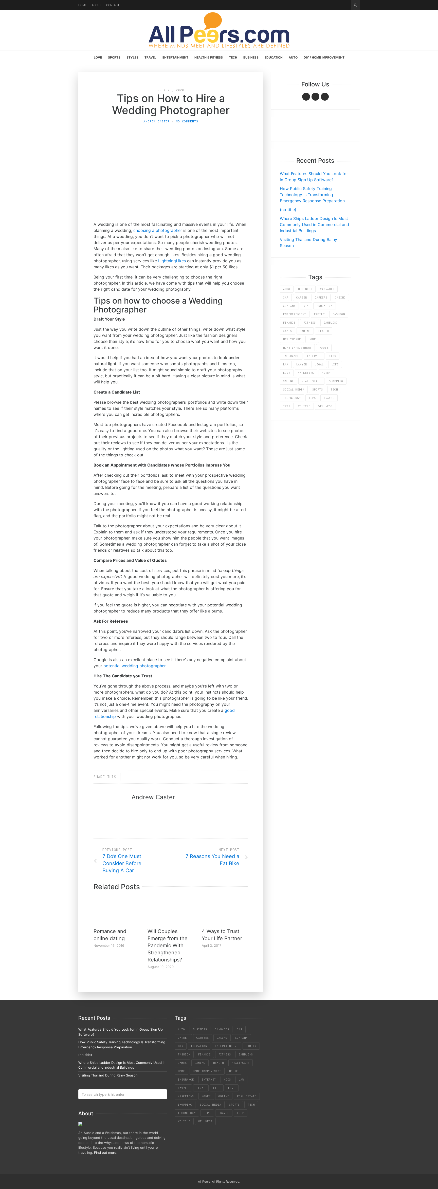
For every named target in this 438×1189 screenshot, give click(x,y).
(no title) (288, 209)
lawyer (301, 364)
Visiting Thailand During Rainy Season (108, 1075)
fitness (309, 322)
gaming (305, 330)
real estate (311, 381)
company (289, 305)
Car (285, 297)
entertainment (294, 314)
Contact (112, 5)
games (287, 330)
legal (319, 364)
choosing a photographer (157, 230)
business (305, 289)
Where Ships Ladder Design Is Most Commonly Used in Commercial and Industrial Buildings (314, 224)
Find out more (105, 1152)
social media (293, 389)
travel (329, 397)
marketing (306, 372)
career (301, 297)
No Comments (187, 121)
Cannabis (327, 289)
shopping (336, 381)
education (325, 305)
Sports (114, 57)
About (96, 5)
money (326, 372)
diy (306, 305)
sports (317, 389)
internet (314, 356)
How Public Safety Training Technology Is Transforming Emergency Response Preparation (312, 194)
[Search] (355, 5)
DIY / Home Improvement (324, 57)
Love (98, 57)
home (312, 339)
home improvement (297, 347)
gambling (331, 322)
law (285, 364)
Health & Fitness (208, 57)
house (323, 347)
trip (286, 406)
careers (321, 297)
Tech (233, 57)
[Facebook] (306, 97)
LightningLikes (172, 260)
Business (251, 57)
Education (274, 57)
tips (312, 397)
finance (289, 322)
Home (82, 5)
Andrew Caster (156, 121)
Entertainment (175, 57)
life (335, 364)
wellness (325, 406)
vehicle (304, 406)
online (288, 381)
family (319, 314)
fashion (339, 314)
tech (334, 389)
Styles (132, 57)
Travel (150, 57)
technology (292, 397)
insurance (291, 356)
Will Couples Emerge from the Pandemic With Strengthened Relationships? (168, 945)
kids (332, 356)
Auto (293, 57)
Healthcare (292, 339)
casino (340, 297)
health (323, 330)
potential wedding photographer (134, 665)
